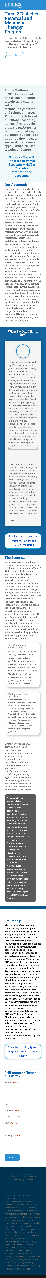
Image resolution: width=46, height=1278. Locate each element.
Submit (12, 1157)
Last (6, 1104)
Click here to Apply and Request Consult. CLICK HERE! (23, 1051)
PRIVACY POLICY (16, 1174)
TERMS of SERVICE (29, 1174)
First (7, 1093)
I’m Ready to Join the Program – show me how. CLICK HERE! (23, 540)
